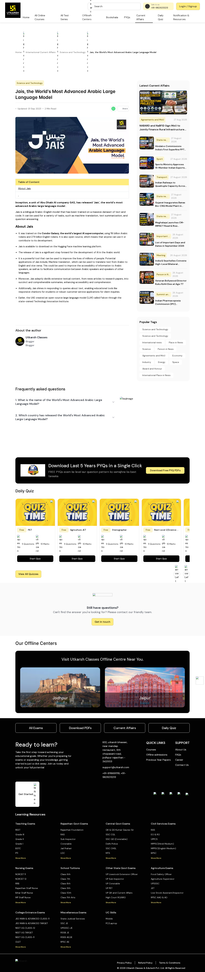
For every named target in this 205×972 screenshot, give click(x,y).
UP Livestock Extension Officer (122, 874)
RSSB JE (65, 932)
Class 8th (65, 883)
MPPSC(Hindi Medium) (162, 843)
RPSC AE (65, 941)
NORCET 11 (20, 874)
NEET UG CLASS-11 (24, 937)
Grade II (19, 839)
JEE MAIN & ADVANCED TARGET (31, 923)
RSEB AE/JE (66, 937)
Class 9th (65, 888)
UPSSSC (155, 883)
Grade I (19, 843)
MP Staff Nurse (23, 897)
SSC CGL (110, 834)
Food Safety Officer (161, 874)
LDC (63, 853)
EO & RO (155, 834)
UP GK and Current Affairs (119, 892)
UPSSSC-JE (67, 927)
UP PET (109, 888)
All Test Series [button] (65, 17)
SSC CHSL (111, 848)
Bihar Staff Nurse (24, 892)
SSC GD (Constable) (116, 839)
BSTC (18, 848)
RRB (17, 883)
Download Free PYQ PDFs (165, 470)
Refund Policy (145, 962)
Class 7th (65, 878)
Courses (151, 749)
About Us (180, 749)
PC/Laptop (111, 923)
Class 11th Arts (68, 897)
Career (179, 759)
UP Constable (113, 883)
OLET (18, 941)
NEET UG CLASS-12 (25, 927)
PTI (16, 853)
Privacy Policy (124, 962)
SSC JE (64, 923)
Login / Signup (188, 6)
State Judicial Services (73, 918)
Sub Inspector (68, 839)
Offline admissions (156, 754)
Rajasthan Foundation (72, 829)
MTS (108, 853)
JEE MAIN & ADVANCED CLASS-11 (32, 918)
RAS (63, 834)
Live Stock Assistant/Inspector (167, 892)
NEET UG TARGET (24, 932)
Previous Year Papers (158, 759)
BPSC (153, 853)
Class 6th (65, 874)
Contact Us (182, 765)
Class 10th (66, 892)
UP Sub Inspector (115, 878)
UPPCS (154, 839)
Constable (66, 843)
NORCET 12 (20, 878)
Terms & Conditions (169, 962)
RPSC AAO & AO (159, 897)
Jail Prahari (66, 848)
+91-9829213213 (159, 7)
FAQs (178, 754)
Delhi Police (112, 843)
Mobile (109, 918)
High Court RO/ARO (116, 897)
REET (17, 829)
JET (152, 888)
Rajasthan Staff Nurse (26, 888)
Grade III (19, 834)
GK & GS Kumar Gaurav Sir (120, 829)
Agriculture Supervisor (162, 878)
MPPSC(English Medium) (163, 848)
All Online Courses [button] (40, 17)
